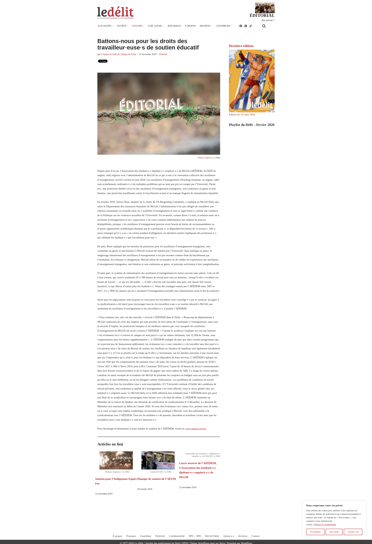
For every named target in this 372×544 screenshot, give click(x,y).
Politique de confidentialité (325, 524)
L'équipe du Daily (128, 54)
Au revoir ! (268, 20)
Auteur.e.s (228, 536)
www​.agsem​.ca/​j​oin (195, 428)
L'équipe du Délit (109, 54)
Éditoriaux (174, 25)
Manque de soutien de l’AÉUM (156, 478)
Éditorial (163, 54)
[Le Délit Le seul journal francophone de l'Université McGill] (115, 12)
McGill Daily (212, 536)
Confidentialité (177, 536)
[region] (334, 519)
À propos (190, 25)
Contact (256, 536)
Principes (131, 536)
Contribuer (145, 536)
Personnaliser (315, 532)
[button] (112, 25)
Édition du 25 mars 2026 (242, 114)
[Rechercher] (267, 26)
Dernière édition (241, 46)
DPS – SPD (195, 536)
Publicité (160, 536)
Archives (242, 536)
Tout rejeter (334, 532)
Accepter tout (353, 532)
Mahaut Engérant (205, 157)
